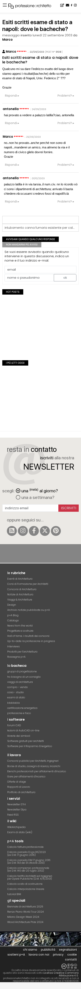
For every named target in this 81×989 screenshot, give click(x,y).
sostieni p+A (16, 954)
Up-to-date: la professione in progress (31, 641)
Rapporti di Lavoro (18, 787)
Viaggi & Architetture (19, 599)
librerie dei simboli (18, 736)
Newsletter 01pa (16, 809)
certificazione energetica (22, 708)
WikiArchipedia (16, 827)
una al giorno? (39, 490)
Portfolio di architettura (21, 792)
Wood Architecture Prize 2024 (25, 922)
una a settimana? (37, 497)
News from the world (20, 625)
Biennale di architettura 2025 (25, 906)
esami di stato (16, 697)
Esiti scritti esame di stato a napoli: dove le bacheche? (40, 60)
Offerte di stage (16, 781)
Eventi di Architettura (19, 578)
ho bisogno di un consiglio (24, 677)
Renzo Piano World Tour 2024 (25, 911)
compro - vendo (17, 687)
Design (11, 604)
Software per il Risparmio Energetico (29, 746)
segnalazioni (68, 950)
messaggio (11, 35)
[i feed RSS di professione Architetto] (12, 531)
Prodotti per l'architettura (22, 651)
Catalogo (13, 620)
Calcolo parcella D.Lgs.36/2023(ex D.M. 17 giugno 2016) (26, 853)
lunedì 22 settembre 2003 (52, 35)
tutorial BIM (14, 894)
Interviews (13, 646)
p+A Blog (12, 615)
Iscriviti (68, 508)
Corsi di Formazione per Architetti (27, 584)
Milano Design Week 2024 (23, 917)
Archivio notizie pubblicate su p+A (28, 610)
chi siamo (30, 950)
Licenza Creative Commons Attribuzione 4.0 (61, 974)
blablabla (13, 703)
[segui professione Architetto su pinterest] (56, 531)
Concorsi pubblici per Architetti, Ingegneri (33, 761)
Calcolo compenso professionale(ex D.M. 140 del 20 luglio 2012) (28, 869)
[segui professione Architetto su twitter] (45, 531)
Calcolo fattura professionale (25, 847)
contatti (71, 959)
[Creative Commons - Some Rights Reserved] (40, 966)
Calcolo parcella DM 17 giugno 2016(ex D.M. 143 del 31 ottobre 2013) (28, 861)
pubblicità (48, 950)
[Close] (2, 987)
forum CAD (14, 725)
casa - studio (15, 692)
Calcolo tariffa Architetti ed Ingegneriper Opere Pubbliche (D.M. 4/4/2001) (29, 877)
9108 (58, 51)
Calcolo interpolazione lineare (25, 889)
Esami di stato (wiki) (19, 832)
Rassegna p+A (16, 657)
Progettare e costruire (20, 630)
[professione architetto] (32, 6)
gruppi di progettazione (22, 671)
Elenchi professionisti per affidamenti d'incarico (36, 771)
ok (65, 277)
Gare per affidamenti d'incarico (26, 776)
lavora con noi (39, 954)
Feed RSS (13, 814)
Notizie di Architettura (20, 594)
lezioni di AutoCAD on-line (23, 730)
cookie (72, 954)
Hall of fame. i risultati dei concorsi (28, 636)
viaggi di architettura (20, 682)
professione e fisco (19, 713)
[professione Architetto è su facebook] (34, 531)
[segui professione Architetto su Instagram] (23, 531)
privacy (58, 954)
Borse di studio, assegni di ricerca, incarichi (33, 766)
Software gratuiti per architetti (25, 741)
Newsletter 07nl (16, 804)
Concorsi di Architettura (21, 589)
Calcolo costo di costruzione (25, 884)
